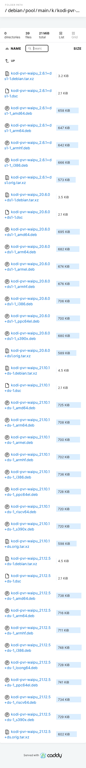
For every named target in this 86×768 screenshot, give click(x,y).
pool (30, 10)
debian (15, 10)
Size (78, 48)
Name (16, 48)
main (43, 10)
